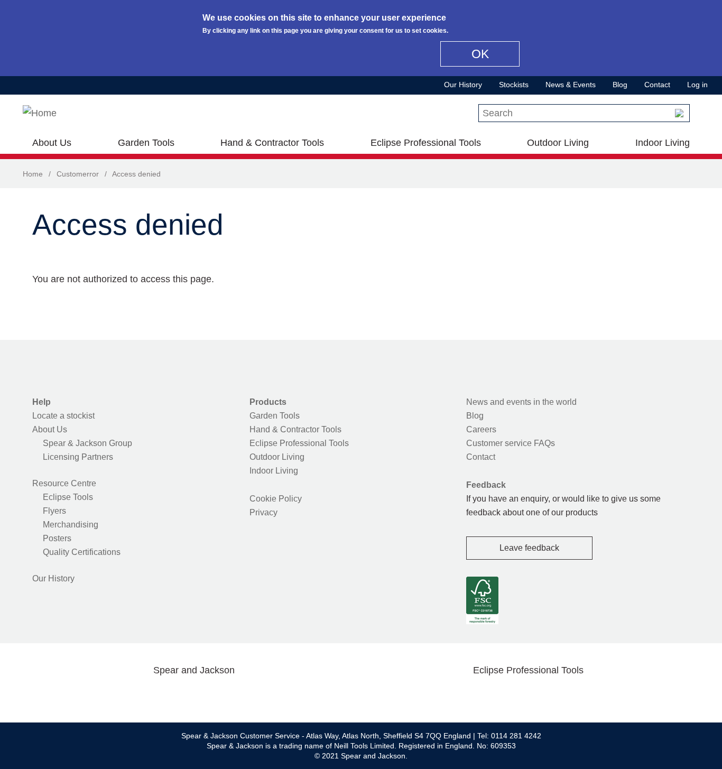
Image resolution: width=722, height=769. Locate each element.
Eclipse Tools (68, 497)
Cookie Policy (275, 498)
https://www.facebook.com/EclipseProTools (477, 695)
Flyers (54, 510)
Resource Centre (64, 483)
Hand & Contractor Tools (272, 142)
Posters (57, 538)
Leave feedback (529, 547)
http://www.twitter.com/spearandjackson (143, 695)
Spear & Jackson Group (87, 443)
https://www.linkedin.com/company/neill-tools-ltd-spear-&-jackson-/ (210, 695)
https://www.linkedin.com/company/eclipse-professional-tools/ (578, 695)
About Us (51, 142)
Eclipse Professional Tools (426, 142)
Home (33, 174)
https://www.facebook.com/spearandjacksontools (110, 695)
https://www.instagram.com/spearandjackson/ (177, 695)
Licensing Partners (78, 456)
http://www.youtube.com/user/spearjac (244, 695)
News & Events (570, 84)
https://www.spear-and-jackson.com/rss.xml (278, 695)
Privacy (263, 512)
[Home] (40, 113)
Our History (463, 84)
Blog (620, 84)
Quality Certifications (82, 552)
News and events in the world (521, 401)
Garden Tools (146, 142)
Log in (697, 84)
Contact (657, 84)
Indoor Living (662, 142)
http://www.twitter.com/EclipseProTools (511, 695)
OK (480, 54)
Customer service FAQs (510, 443)
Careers (481, 429)
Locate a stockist (63, 415)
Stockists (514, 84)
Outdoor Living (558, 142)
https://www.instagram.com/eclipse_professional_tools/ (545, 695)
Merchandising (70, 524)
